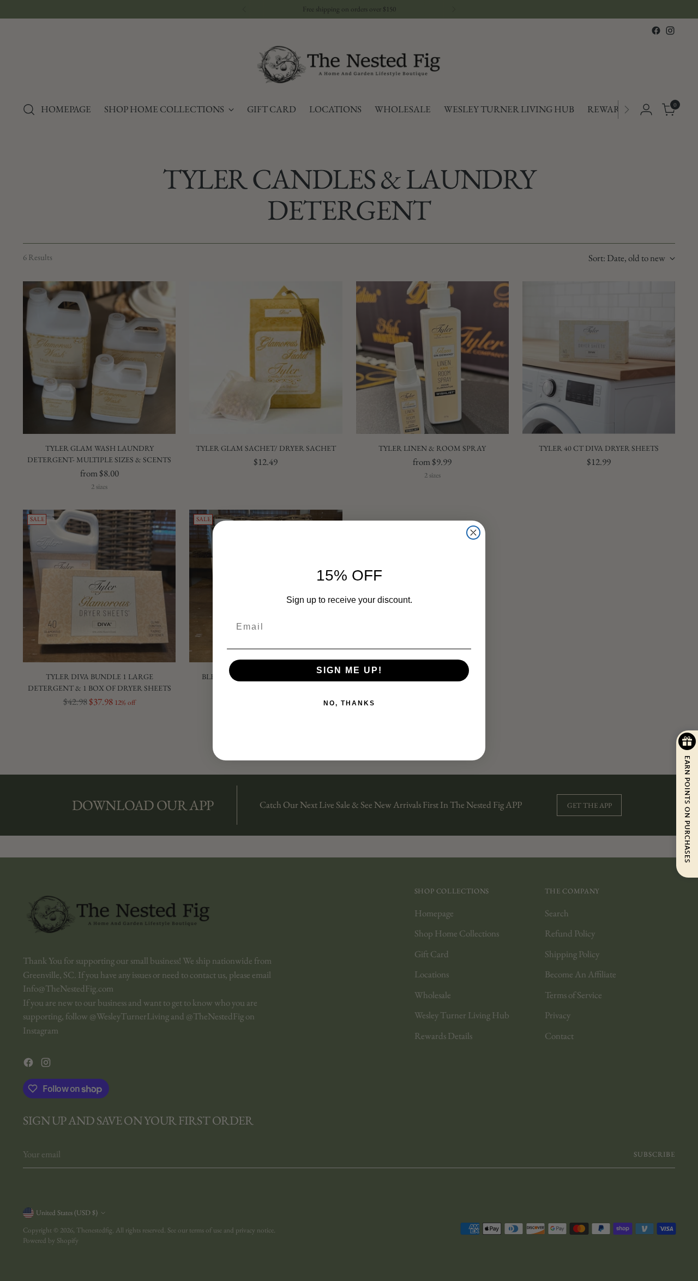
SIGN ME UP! (349, 670)
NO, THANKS (349, 703)
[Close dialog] (473, 532)
